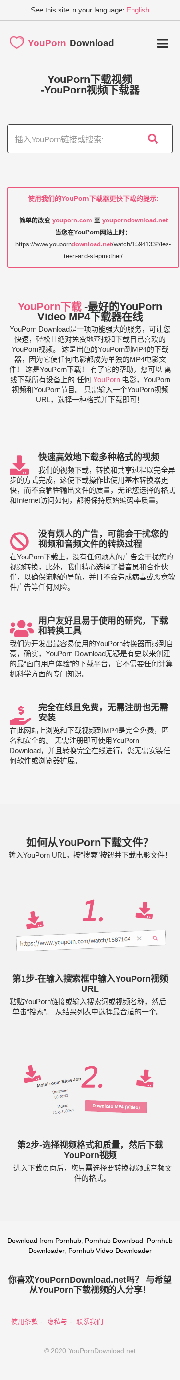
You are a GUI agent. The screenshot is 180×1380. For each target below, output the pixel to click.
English (137, 10)
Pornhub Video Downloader (110, 1250)
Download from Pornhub (44, 1240)
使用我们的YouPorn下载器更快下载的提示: (93, 198)
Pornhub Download (114, 1240)
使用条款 (24, 1321)
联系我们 (89, 1321)
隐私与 (57, 1321)
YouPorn (106, 379)
